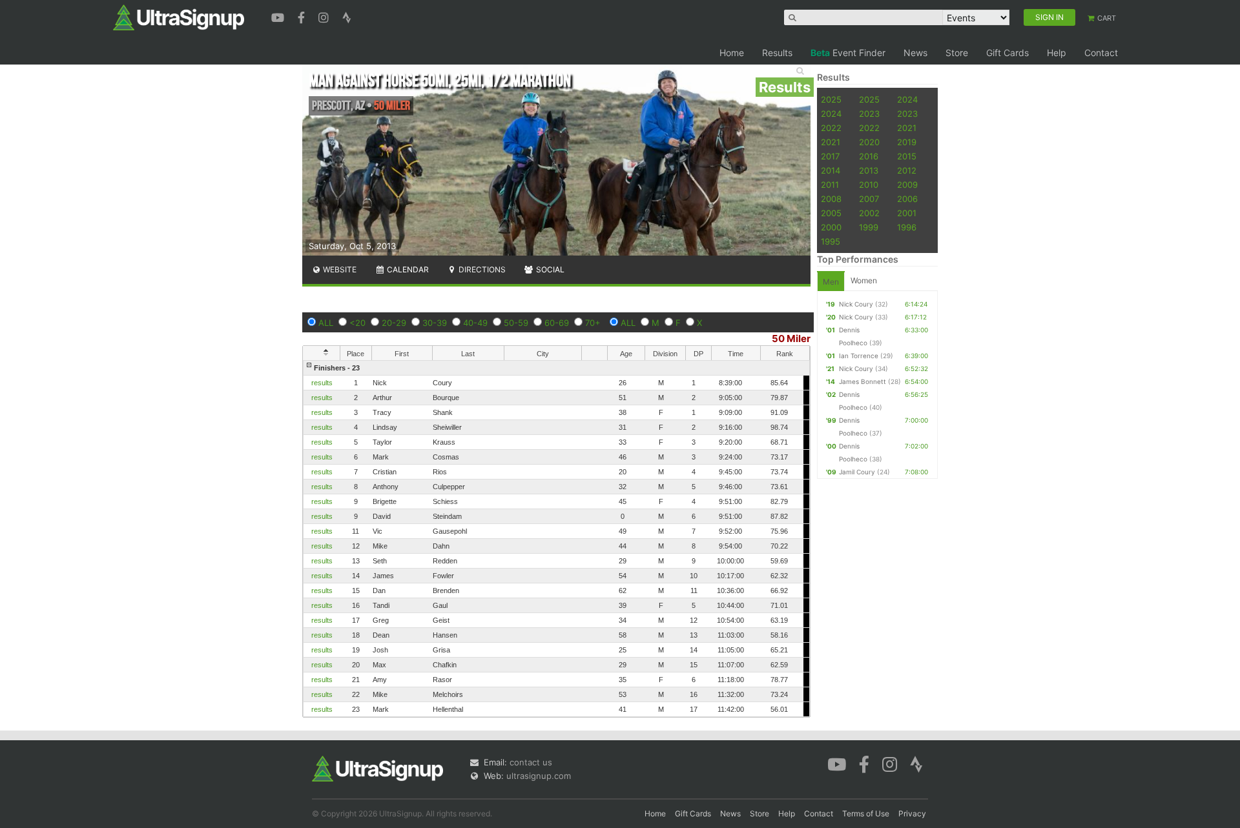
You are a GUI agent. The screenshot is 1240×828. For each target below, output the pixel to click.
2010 (868, 184)
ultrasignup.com (538, 776)
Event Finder (848, 52)
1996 (906, 227)
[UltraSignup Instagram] (325, 16)
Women (864, 280)
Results (777, 52)
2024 (907, 99)
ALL (325, 323)
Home (731, 52)
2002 (869, 213)
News (915, 52)
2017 (830, 156)
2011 (830, 184)
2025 (831, 99)
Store (957, 52)
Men (831, 282)
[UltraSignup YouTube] (279, 16)
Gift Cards (1007, 52)
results (322, 383)
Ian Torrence (858, 355)
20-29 (394, 323)
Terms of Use (865, 813)
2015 (906, 156)
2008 (831, 199)
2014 (830, 170)
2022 (831, 128)
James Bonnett (862, 381)
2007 (869, 199)
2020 (869, 142)
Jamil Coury (857, 472)
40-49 (475, 323)
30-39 (434, 323)
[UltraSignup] (178, 17)
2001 (906, 213)
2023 (869, 113)
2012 (906, 170)
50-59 (516, 323)
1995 (830, 241)
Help (1056, 52)
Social (549, 269)
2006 (907, 199)
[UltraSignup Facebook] (303, 16)
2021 (906, 128)
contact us (531, 762)
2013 (868, 170)
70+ (593, 323)
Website (338, 269)
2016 (868, 156)
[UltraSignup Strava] (346, 16)
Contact (1101, 52)
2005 (831, 213)
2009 (907, 184)
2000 (831, 227)
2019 (906, 142)
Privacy (912, 813)
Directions (481, 269)
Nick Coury (856, 304)
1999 (868, 227)
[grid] (556, 538)
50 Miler (791, 338)
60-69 (556, 323)
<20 (357, 323)
